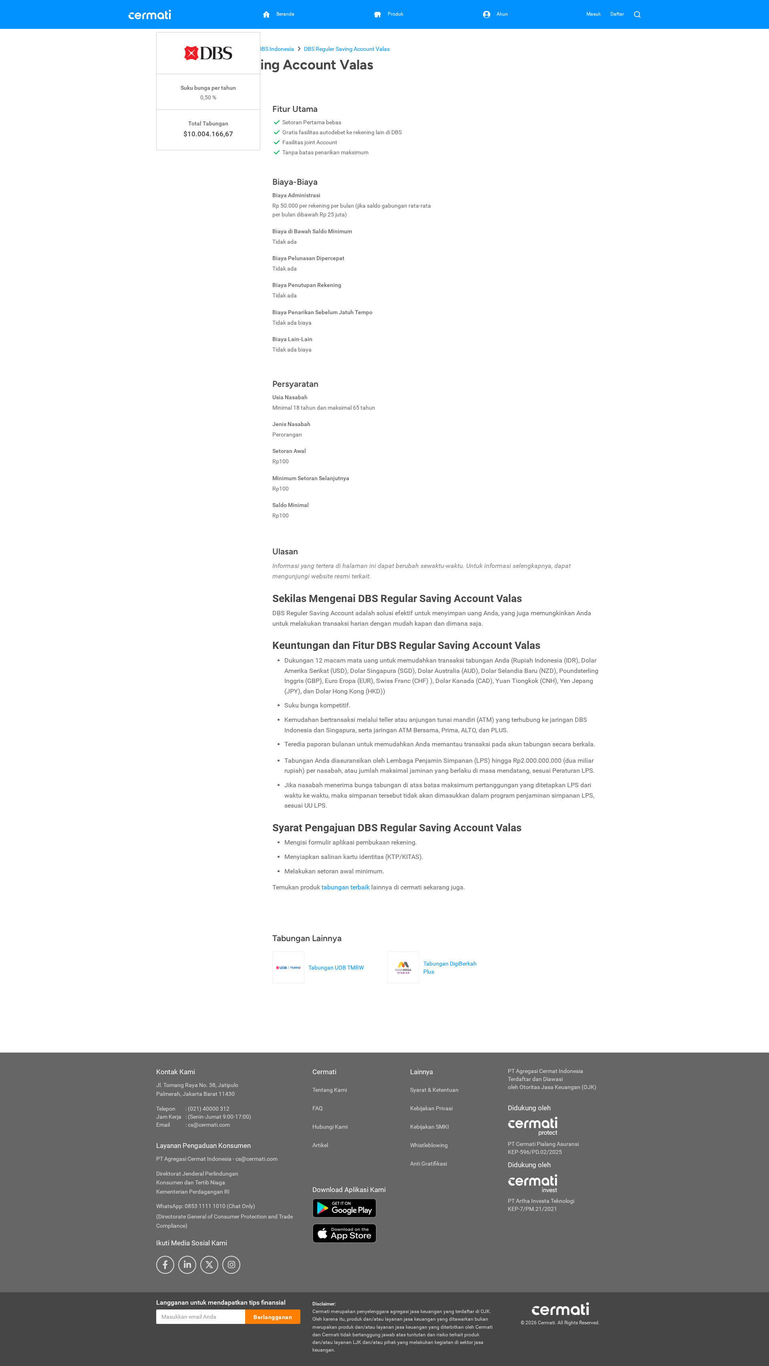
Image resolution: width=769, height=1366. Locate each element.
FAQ (317, 1108)
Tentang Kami (329, 1090)
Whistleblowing (429, 1145)
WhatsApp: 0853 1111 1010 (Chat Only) (205, 1206)
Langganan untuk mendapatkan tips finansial (221, 1302)
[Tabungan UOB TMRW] (320, 979)
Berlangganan (273, 1317)
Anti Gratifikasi (428, 1163)
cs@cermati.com (209, 1124)
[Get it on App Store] (404, 1233)
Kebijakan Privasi (431, 1108)
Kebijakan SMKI (429, 1127)
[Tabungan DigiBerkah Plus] (438, 979)
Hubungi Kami (330, 1127)
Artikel (320, 1145)
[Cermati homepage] (560, 1308)
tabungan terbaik (346, 887)
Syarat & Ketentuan (434, 1090)
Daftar (617, 14)
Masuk (593, 14)
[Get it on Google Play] (404, 1208)
